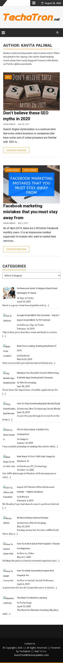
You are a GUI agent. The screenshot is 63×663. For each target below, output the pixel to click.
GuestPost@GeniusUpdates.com (31, 655)
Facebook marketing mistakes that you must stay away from (30, 211)
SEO (8, 77)
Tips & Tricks (30, 170)
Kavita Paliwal (9, 124)
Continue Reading (16, 150)
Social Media (12, 170)
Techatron (24, 651)
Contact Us (30, 643)
